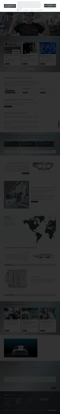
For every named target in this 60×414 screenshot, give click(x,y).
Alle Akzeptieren (50, 4)
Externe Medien (40, 10)
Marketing (32, 10)
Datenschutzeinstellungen (50, 8)
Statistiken (26, 10)
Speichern (50, 6)
